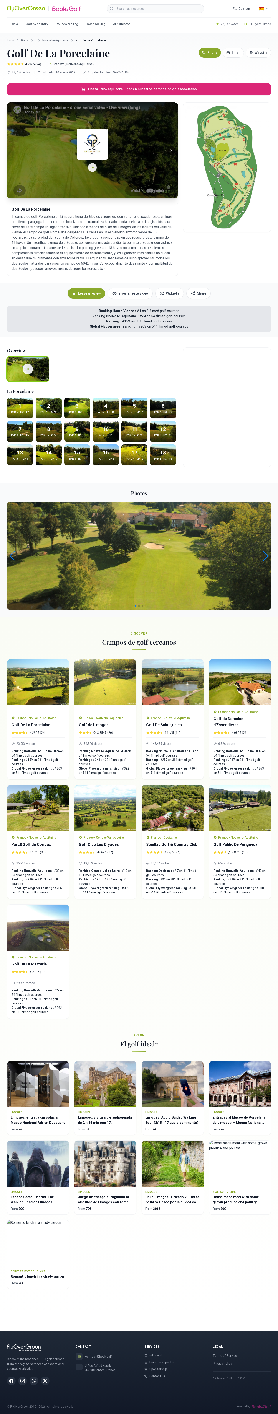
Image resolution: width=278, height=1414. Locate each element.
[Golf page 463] (240, 682)
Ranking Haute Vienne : (117, 311)
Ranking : (114, 321)
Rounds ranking (67, 24)
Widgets (172, 293)
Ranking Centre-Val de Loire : (100, 870)
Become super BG (161, 1362)
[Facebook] (11, 1381)
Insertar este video (133, 293)
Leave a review (89, 293)
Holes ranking (95, 24)
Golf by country (37, 24)
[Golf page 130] (38, 808)
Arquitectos (122, 24)
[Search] (111, 9)
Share (201, 293)
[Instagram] (22, 1381)
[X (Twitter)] (45, 1381)
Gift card (155, 1355)
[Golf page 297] (105, 685)
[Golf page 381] (173, 685)
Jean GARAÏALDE (117, 72)
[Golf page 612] (173, 808)
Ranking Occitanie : (160, 870)
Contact (244, 8)
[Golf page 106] (105, 808)
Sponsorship (158, 1369)
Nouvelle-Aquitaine (55, 40)
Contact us (157, 1376)
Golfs (24, 40)
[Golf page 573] (240, 808)
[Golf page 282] (38, 928)
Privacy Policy (222, 1363)
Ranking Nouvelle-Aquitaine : (115, 316)
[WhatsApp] (34, 1381)
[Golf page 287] (38, 685)
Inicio (14, 24)
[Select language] (263, 8)
